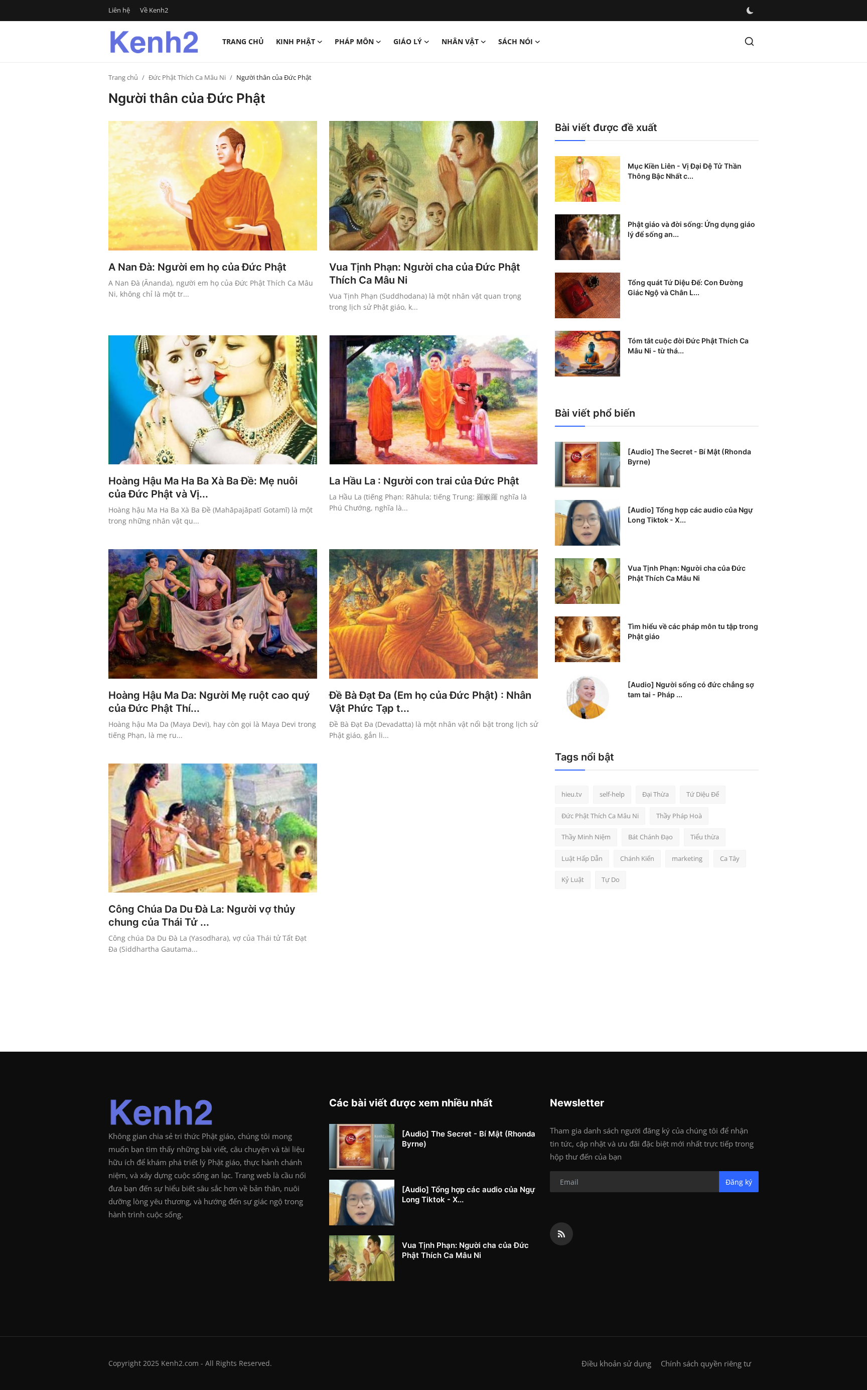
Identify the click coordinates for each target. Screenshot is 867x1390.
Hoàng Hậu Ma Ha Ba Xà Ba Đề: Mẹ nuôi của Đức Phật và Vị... (203, 487)
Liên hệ (119, 10)
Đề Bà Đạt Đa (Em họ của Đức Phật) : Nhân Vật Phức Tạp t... (430, 701)
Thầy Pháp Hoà (679, 815)
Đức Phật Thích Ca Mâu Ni (187, 77)
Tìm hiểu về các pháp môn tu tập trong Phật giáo (693, 631)
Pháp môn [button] (354, 41)
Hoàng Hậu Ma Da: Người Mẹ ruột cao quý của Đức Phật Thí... (209, 701)
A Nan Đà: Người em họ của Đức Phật (197, 267)
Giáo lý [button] (407, 41)
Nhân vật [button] (460, 41)
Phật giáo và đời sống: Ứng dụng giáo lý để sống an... (691, 229)
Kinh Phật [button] (295, 41)
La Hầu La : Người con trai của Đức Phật (424, 481)
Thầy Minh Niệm (586, 836)
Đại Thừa (655, 794)
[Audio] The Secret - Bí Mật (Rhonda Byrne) (689, 456)
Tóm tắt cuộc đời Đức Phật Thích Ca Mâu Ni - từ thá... (688, 345)
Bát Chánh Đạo (650, 836)
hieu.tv (571, 794)
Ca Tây (730, 858)
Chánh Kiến (637, 858)
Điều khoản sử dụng (616, 1363)
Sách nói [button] (515, 41)
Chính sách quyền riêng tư (706, 1363)
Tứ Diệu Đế (702, 794)
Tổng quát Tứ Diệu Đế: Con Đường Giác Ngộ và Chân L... (685, 287)
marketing (687, 858)
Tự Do (611, 879)
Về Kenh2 (154, 10)
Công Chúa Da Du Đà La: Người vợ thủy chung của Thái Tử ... (202, 915)
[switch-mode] (750, 10)
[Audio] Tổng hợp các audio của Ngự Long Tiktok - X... (690, 515)
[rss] (561, 1233)
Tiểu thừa (704, 836)
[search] (749, 41)
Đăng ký (739, 1182)
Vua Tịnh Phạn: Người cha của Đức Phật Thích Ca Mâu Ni (424, 273)
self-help (612, 794)
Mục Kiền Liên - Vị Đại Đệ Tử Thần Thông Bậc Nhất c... (685, 171)
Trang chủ (243, 41)
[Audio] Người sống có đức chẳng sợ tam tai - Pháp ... (691, 689)
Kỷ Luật (572, 879)
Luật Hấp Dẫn (582, 858)
